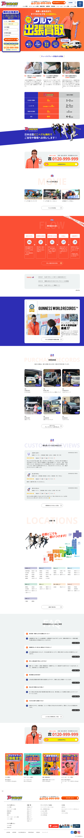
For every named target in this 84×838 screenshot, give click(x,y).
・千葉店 (68, 572)
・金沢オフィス (56, 574)
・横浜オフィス (76, 572)
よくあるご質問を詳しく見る (52, 716)
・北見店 (32, 574)
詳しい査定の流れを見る (52, 263)
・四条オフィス (48, 588)
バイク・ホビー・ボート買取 (62, 6)
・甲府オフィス (27, 590)
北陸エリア (55, 568)
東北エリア (41, 568)
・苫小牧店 (26, 572)
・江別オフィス (34, 578)
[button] (80, 4)
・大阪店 (40, 587)
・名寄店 (26, 574)
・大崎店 (40, 576)
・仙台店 (40, 574)
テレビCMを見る (52, 208)
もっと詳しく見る (75, 643)
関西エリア (41, 584)
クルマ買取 (25, 6)
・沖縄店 (26, 601)
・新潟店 (54, 570)
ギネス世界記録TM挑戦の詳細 (52, 339)
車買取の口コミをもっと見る (52, 505)
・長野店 (54, 572)
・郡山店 (40, 578)
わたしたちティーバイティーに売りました (52, 426)
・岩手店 (40, 572)
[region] (11, 35)
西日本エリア (29, 818)
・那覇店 (32, 601)
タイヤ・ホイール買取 (34, 6)
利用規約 (38, 832)
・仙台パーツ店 (48, 574)
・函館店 (26, 578)
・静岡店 (26, 587)
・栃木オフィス (76, 574)
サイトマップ (45, 832)
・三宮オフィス (42, 588)
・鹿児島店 (75, 588)
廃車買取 (53, 6)
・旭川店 (32, 572)
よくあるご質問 (44, 811)
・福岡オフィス (70, 590)
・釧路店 (32, 576)
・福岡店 (68, 587)
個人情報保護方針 (22, 832)
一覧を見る (77, 290)
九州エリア (70, 584)
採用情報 (14, 832)
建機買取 (48, 6)
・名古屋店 (26, 588)
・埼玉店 (68, 570)
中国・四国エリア (56, 584)
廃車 (8, 815)
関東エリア (70, 568)
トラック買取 (73, 6)
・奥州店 (47, 572)
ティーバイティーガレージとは (47, 807)
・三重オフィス (27, 592)
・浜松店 (32, 587)
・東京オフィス (76, 570)
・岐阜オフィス (34, 590)
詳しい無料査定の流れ (45, 809)
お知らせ (63, 807)
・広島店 (54, 587)
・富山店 (61, 572)
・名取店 (47, 576)
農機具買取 (42, 6)
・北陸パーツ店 (62, 570)
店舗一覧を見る (52, 607)
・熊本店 (75, 587)
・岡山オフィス (62, 587)
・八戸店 (47, 570)
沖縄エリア (27, 598)
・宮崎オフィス (76, 590)
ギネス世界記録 (44, 815)
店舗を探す (9, 827)
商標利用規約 (31, 832)
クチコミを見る (65, 813)
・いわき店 (47, 578)
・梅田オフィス (48, 587)
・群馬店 (68, 574)
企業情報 (8, 832)
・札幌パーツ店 (34, 570)
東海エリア (27, 584)
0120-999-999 (11, 47)
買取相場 (63, 811)
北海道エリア (27, 568)
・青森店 (40, 570)
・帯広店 (26, 576)
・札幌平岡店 (27, 570)
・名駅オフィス (34, 588)
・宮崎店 (68, 588)
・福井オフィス (62, 574)
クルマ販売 (9, 825)
